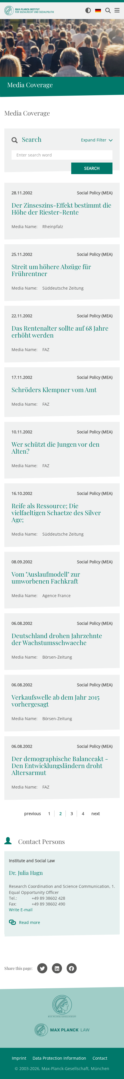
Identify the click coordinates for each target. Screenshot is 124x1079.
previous (32, 813)
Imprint (19, 1058)
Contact (100, 1058)
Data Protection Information (59, 1058)
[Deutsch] (98, 11)
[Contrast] (88, 11)
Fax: (12, 904)
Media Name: (24, 226)
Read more (29, 922)
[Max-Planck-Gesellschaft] (62, 1006)
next (95, 813)
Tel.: (13, 898)
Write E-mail (21, 909)
